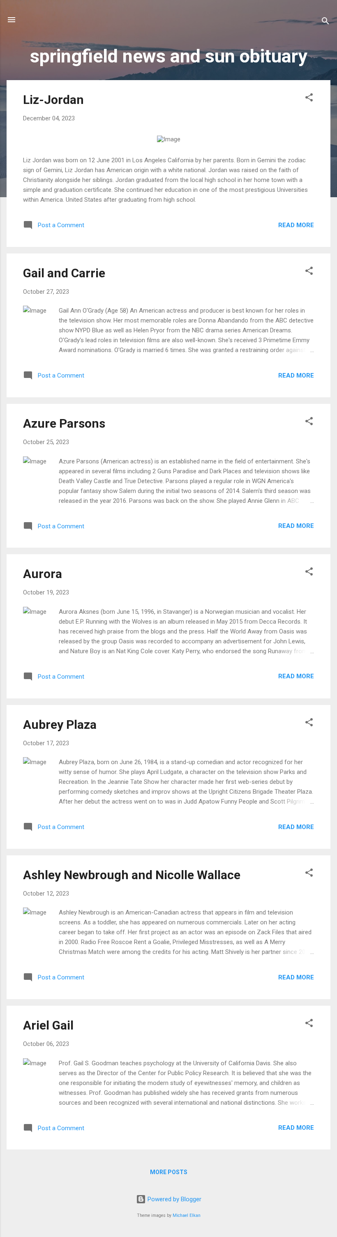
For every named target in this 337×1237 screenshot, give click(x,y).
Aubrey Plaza (60, 724)
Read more (296, 225)
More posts (168, 1172)
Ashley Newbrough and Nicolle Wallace (131, 875)
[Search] (325, 22)
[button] (309, 98)
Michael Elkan (187, 1215)
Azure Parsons (64, 423)
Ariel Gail (48, 1025)
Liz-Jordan (53, 99)
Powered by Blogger (173, 1199)
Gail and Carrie (64, 273)
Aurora (42, 574)
